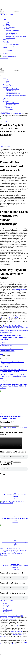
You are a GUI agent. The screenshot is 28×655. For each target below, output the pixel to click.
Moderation (13, 564)
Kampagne (3, 327)
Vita (7, 21)
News (1, 121)
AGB (4, 608)
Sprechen (5, 366)
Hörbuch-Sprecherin (16, 631)
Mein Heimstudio (10, 38)
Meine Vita (6, 613)
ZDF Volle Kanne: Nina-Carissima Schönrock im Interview (11, 417)
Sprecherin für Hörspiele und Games (16, 36)
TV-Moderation (12, 617)
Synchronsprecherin (11, 33)
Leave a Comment (5, 146)
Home (4, 19)
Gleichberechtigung (17, 326)
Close (2, 13)
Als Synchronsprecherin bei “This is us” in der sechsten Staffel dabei (13, 370)
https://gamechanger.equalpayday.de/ (10, 317)
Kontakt (5, 47)
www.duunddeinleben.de (19, 289)
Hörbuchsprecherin (11, 31)
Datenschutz (9, 50)
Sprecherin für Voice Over (13, 35)
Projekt (6, 329)
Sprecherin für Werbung (12, 30)
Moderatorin (6, 25)
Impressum (9, 49)
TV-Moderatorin (10, 27)
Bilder (7, 22)
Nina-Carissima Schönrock (20, 327)
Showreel (5, 41)
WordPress (15, 643)
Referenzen (6, 42)
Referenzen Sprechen (11, 45)
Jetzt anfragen (4, 53)
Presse (7, 24)
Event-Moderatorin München (8, 619)
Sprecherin (6, 28)
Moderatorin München (14, 616)
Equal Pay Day (7, 326)
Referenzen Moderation (12, 44)
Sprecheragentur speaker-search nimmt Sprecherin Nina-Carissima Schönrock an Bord (13, 386)
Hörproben (6, 39)
